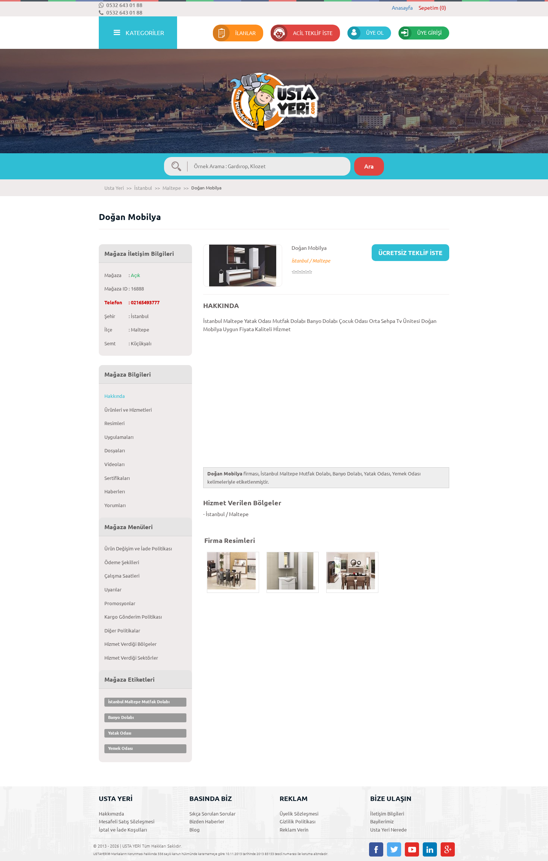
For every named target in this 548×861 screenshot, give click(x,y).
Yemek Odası (120, 748)
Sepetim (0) (432, 8)
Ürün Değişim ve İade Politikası (138, 548)
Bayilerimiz (382, 821)
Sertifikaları (117, 478)
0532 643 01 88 (124, 5)
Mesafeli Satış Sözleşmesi (126, 821)
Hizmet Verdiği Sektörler (131, 657)
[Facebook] (376, 849)
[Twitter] (394, 849)
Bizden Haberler (206, 821)
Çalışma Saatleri (121, 575)
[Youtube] (412, 849)
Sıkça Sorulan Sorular (212, 813)
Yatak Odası (119, 733)
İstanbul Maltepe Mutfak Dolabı (139, 702)
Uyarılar (113, 589)
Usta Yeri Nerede (388, 829)
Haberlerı (114, 491)
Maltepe (172, 188)
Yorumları (115, 505)
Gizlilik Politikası (297, 821)
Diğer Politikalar (122, 630)
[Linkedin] (430, 849)
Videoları (114, 464)
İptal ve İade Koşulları (123, 829)
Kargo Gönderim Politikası (133, 616)
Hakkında (114, 396)
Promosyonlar (119, 603)
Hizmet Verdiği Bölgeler (130, 644)
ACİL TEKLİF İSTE (313, 33)
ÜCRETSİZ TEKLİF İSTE (410, 252)
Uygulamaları (118, 437)
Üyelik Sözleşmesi (299, 813)
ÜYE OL (375, 33)
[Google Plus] (448, 849)
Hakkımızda (111, 813)
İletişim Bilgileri (387, 813)
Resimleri (114, 423)
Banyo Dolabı (121, 717)
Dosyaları (114, 450)
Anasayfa (402, 8)
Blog (194, 829)
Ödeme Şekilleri (121, 562)
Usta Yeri (114, 188)
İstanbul (143, 188)
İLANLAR (245, 33)
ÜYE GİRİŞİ (429, 33)
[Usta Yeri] (274, 94)
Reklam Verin (294, 829)
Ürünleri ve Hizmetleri (128, 409)
